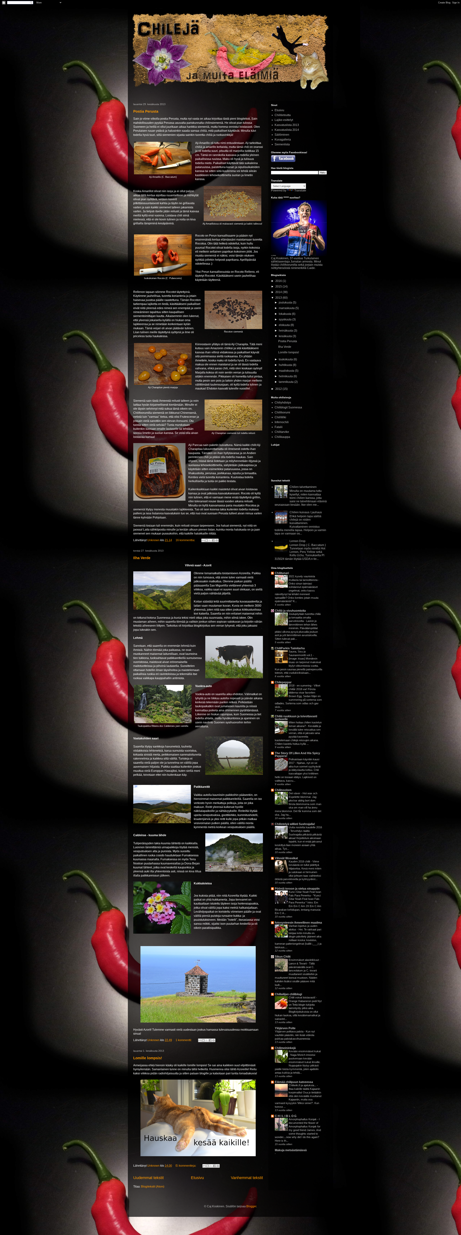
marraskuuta (287, 308)
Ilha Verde (141, 558)
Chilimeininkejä (285, 1048)
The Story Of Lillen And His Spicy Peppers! (297, 755)
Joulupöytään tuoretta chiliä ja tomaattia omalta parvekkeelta (305, 617)
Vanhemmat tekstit (247, 1177)
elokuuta (284, 325)
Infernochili (282, 422)
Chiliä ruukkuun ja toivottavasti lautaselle (296, 718)
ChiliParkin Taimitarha (290, 648)
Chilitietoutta (283, 115)
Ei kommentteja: (186, 1165)
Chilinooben (283, 790)
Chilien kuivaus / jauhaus (306, 512)
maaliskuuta (287, 370)
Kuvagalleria (283, 139)
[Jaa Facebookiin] (213, 540)
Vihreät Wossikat (286, 858)
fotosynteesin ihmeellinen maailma (298, 922)
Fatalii (279, 427)
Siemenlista (282, 144)
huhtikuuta (286, 364)
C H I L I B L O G (285, 1116)
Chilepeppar (283, 682)
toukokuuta (286, 359)
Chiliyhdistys (283, 402)
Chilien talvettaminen (303, 486)
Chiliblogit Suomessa (288, 407)
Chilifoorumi (282, 412)
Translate (300, 190)
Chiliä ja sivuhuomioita (290, 610)
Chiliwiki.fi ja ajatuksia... (303, 1085)
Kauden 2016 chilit (300, 861)
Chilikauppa (282, 436)
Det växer (295, 793)
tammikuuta (286, 381)
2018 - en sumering (300, 685)
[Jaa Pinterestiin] (217, 540)
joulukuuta (286, 302)
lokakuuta (285, 313)
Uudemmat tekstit (148, 1177)
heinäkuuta (286, 330)
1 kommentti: (184, 1040)
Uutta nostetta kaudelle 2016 (305, 827)
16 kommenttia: (186, 540)
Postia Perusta (145, 111)
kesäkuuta (286, 336)
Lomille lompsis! (147, 1058)
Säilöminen (282, 134)
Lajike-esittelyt (284, 119)
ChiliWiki (280, 417)
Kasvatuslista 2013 (287, 124)
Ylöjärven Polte (285, 1028)
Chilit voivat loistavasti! (302, 997)
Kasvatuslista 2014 (287, 129)
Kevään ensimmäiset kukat (305, 1051)
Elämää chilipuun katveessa (294, 1082)
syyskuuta (285, 319)
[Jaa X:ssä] (210, 540)
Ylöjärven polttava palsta (289, 1031)
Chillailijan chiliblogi (288, 994)
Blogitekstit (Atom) (152, 1186)
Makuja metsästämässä (291, 1150)
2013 (279, 297)
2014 (279, 292)
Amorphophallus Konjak (303, 1119)
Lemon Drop (297, 541)
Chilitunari (282, 573)
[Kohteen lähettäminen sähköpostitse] (203, 540)
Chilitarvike (282, 431)
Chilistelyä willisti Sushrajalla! (295, 824)
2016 (279, 280)
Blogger (251, 1206)
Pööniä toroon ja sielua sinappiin (297, 888)
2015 (279, 286)
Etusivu (197, 1177)
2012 (279, 388)
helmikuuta (286, 376)
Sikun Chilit (282, 956)
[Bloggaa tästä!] (206, 540)
